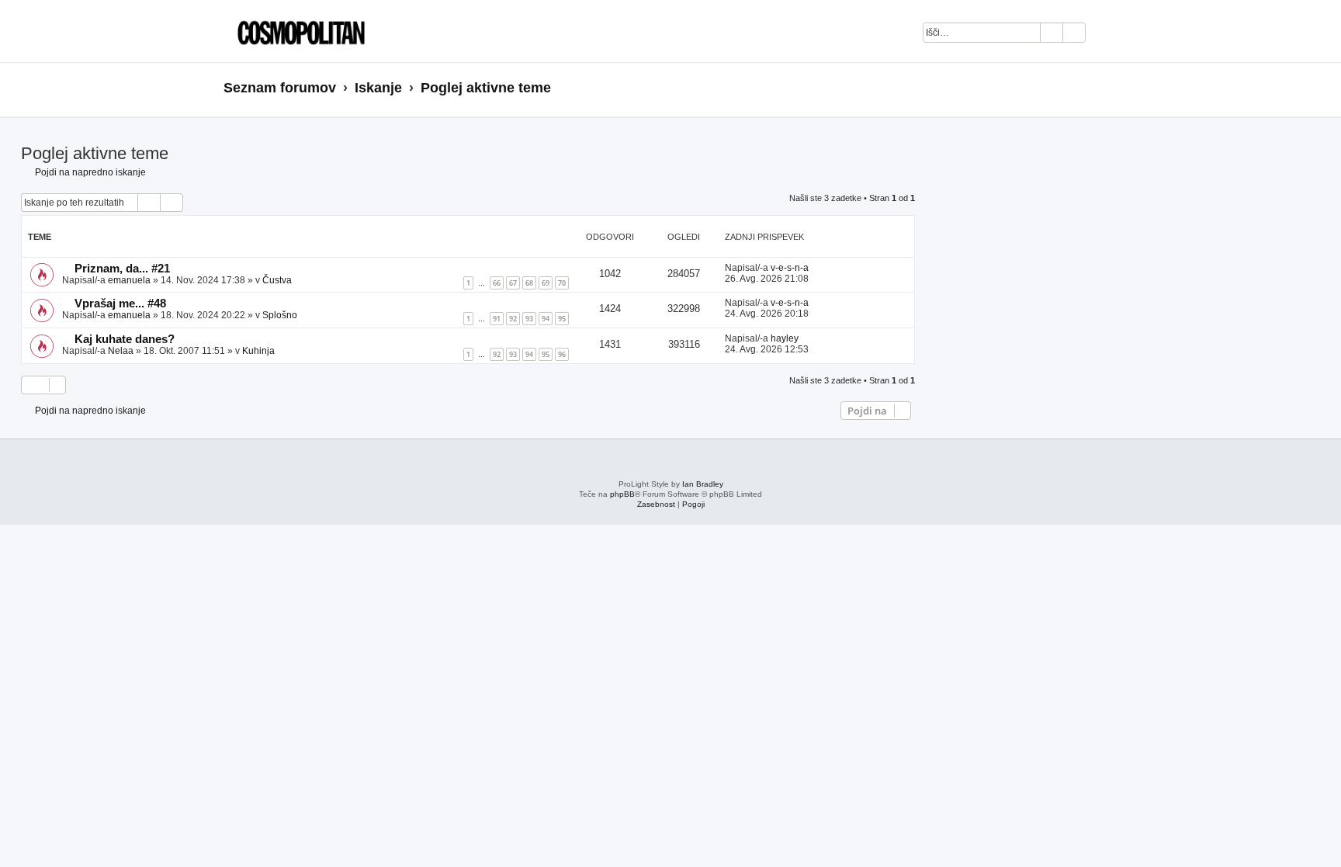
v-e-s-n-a (790, 267)
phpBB (622, 494)
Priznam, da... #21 (122, 268)
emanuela (129, 280)
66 (497, 283)
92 (513, 319)
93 (529, 319)
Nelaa (120, 350)
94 (545, 319)
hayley (785, 338)
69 (545, 283)
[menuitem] (1105, 35)
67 (513, 283)
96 (562, 354)
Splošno (279, 315)
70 (562, 283)
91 (497, 319)
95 (562, 319)
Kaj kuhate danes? (124, 339)
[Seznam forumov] (297, 31)
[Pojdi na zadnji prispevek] (816, 267)
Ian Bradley (702, 484)
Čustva (277, 280)
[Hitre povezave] (1112, 88)
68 (529, 283)
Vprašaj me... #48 (120, 303)
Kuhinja (258, 350)
